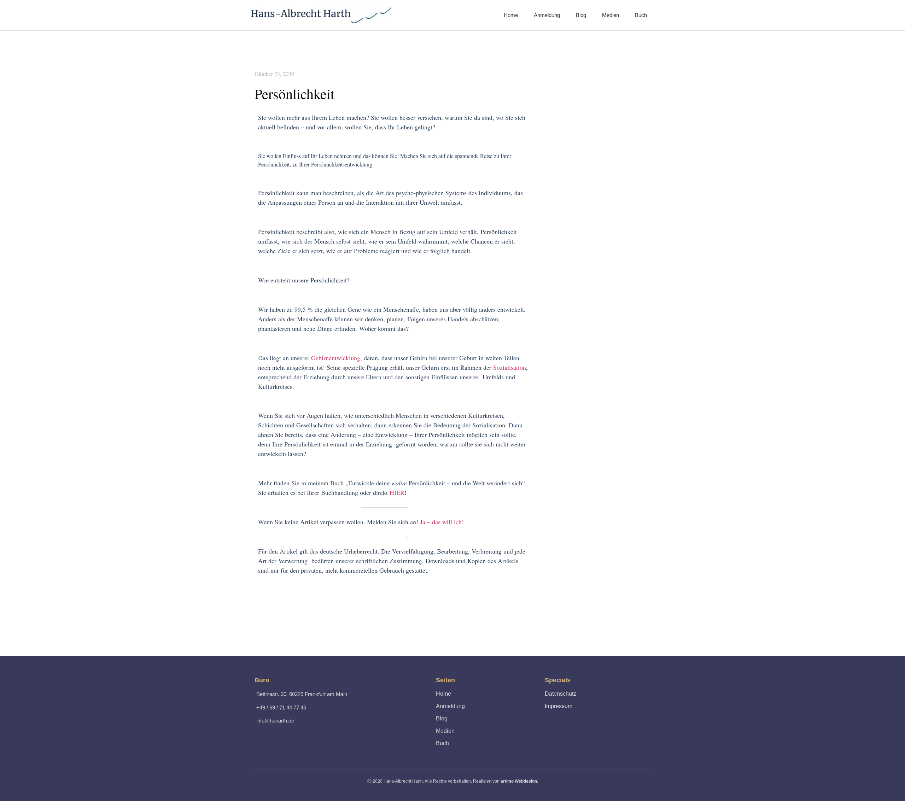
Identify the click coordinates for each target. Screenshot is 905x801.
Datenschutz (560, 694)
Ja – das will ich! (443, 522)
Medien (610, 15)
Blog (581, 15)
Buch (641, 15)
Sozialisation (509, 367)
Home (511, 15)
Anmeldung (547, 15)
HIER (397, 492)
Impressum (558, 706)
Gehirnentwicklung (335, 357)
